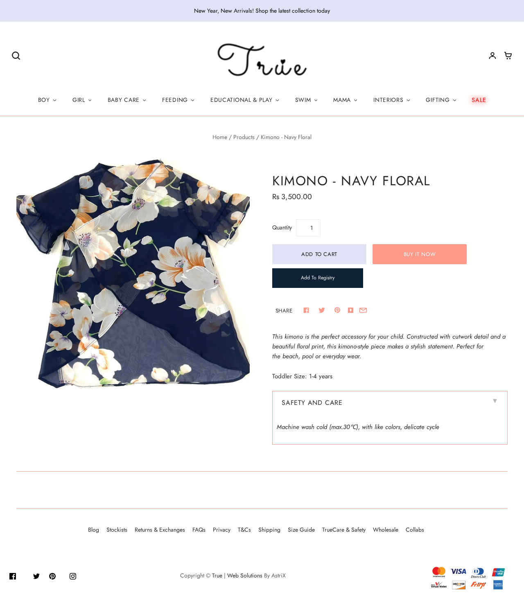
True (217, 575)
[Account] (492, 55)
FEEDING (175, 100)
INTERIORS (388, 100)
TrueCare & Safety (344, 530)
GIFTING (437, 100)
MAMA (342, 100)
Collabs (415, 530)
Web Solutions (244, 575)
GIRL (78, 100)
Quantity (282, 227)
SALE (479, 100)
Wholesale (385, 530)
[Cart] (508, 55)
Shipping (269, 530)
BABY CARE (124, 100)
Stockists (116, 530)
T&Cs (244, 530)
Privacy (221, 530)
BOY (44, 100)
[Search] (16, 55)
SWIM (303, 100)
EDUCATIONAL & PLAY (241, 100)
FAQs (199, 530)
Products (244, 137)
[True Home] (262, 60)
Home (219, 137)
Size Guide (301, 530)
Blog (93, 530)
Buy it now (420, 254)
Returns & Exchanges (160, 530)
